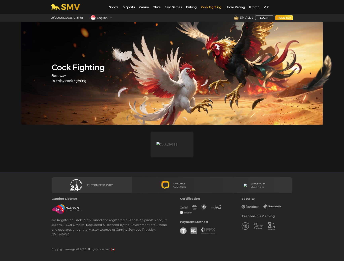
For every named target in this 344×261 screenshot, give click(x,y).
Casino (144, 7)
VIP (266, 7)
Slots (156, 7)
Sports (113, 7)
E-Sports (129, 7)
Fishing (191, 7)
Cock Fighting (211, 7)
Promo (254, 7)
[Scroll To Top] (337, 256)
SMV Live (246, 17)
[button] (86, 17)
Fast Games (173, 7)
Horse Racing (235, 7)
